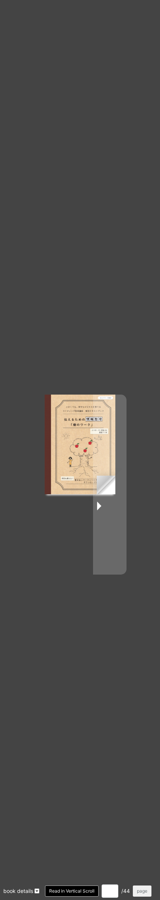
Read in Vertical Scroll (72, 891)
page (142, 891)
